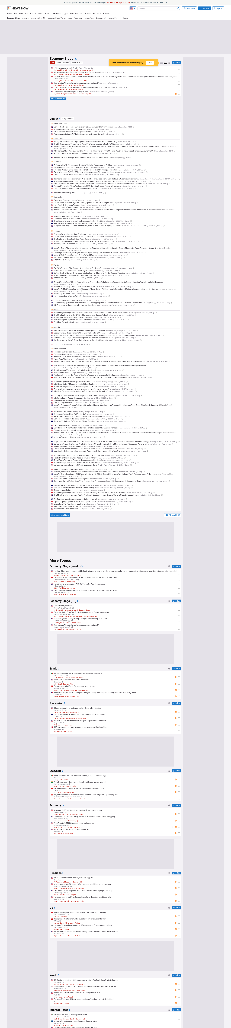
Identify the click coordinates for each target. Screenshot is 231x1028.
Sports (48, 13)
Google (56, 888)
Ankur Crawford (59, 74)
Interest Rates (89, 18)
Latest (58, 63)
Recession (78, 18)
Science (106, 13)
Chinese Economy (65, 786)
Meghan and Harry (69, 990)
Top (52, 63)
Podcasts (87, 74)
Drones (61, 581)
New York (64, 916)
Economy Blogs (13, 18)
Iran (67, 712)
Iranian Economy (59, 712)
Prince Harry (58, 990)
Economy (25, 18)
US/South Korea (59, 936)
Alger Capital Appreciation (73, 74)
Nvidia (58, 1025)
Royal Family (81, 990)
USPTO (56, 895)
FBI (59, 916)
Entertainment (76, 13)
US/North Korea (80, 984)
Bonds (72, 1019)
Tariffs (56, 696)
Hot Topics (18, 13)
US (26, 13)
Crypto (65, 13)
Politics (33, 13)
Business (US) (73, 70)
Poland (73, 588)
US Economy (74, 712)
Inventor (62, 895)
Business (56, 13)
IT (69, 85)
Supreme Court (59, 923)
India (74, 786)
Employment (101, 18)
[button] (77, 62)
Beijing (56, 780)
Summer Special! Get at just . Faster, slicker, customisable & (114, 2)
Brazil (60, 684)
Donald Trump (58, 690)
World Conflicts (76, 575)
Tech (99, 13)
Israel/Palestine (69, 997)
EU (54, 792)
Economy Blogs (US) (38, 18)
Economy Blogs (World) (57, 18)
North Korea (69, 936)
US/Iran (73, 81)
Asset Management (86, 70)
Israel (55, 594)
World (40, 13)
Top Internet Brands (66, 888)
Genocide (73, 594)
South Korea (79, 936)
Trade (69, 18)
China (56, 581)
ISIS (55, 916)
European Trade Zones (69, 94)
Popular (66, 63)
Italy (61, 780)
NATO (55, 588)
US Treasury (58, 731)
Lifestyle (87, 13)
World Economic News (76, 89)
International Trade (77, 85)
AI (94, 13)
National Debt (113, 18)
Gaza (55, 997)
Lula (55, 684)
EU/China (57, 94)
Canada (67, 677)
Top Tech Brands (79, 888)
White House (69, 923)
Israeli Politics (63, 594)
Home (9, 13)
